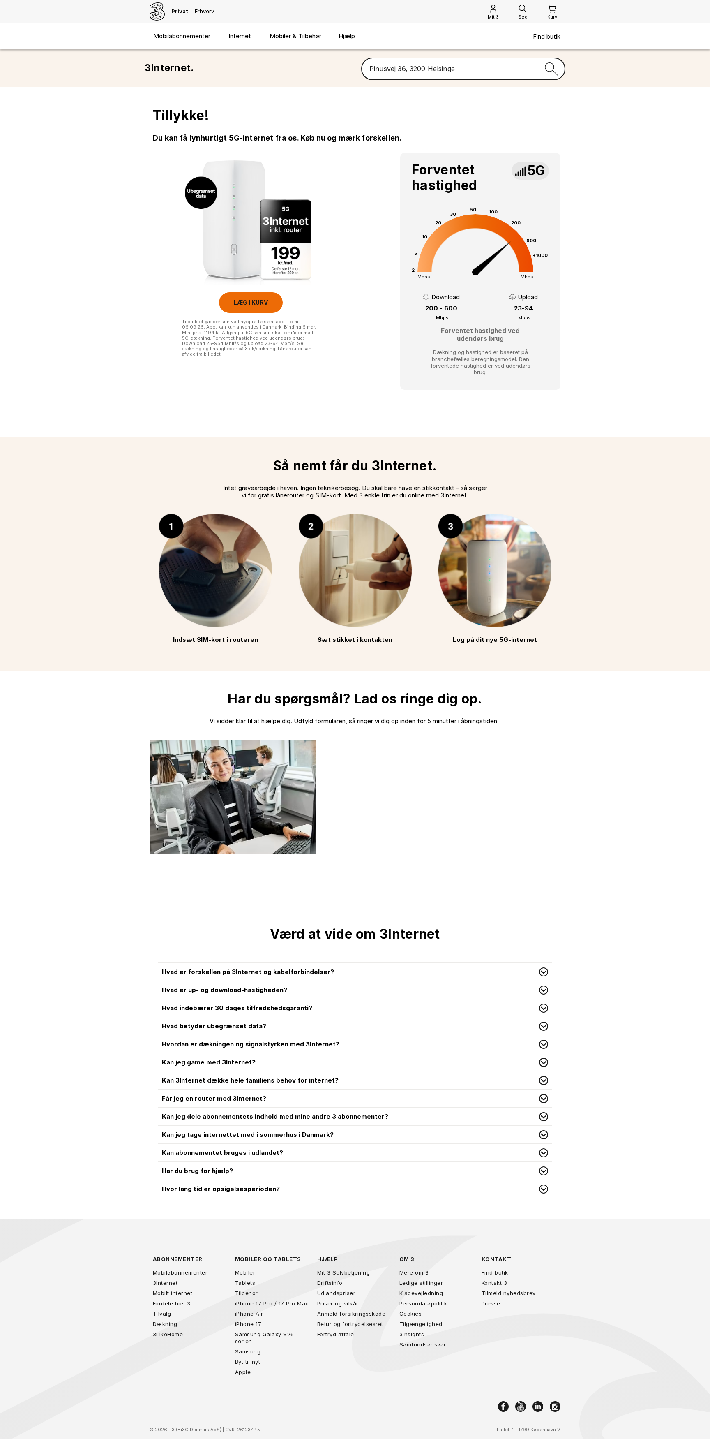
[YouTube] (520, 1406)
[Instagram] (555, 1406)
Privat (179, 11)
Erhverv (204, 11)
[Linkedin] (537, 1406)
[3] (157, 11)
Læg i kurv (251, 302)
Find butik (546, 36)
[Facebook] (503, 1406)
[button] (355, 972)
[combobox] (449, 69)
